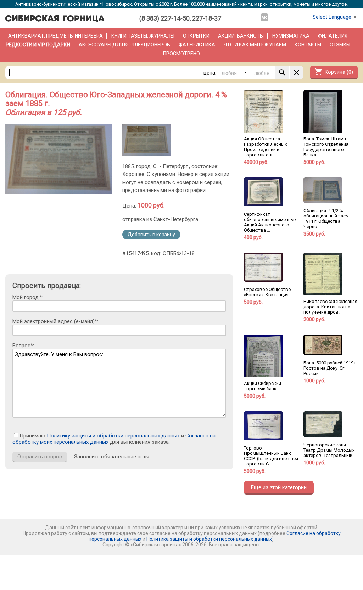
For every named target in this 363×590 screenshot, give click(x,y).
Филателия (332, 36)
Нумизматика (290, 36)
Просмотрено (181, 53)
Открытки (196, 36)
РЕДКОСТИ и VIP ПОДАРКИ (38, 45)
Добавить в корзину (151, 234)
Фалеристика (197, 45)
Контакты (308, 45)
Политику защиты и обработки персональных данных (113, 435)
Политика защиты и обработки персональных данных (209, 539)
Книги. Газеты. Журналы (142, 36)
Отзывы (340, 45)
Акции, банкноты (241, 36)
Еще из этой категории (279, 487)
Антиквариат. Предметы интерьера (55, 36)
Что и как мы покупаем (255, 45)
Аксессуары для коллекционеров (124, 45)
